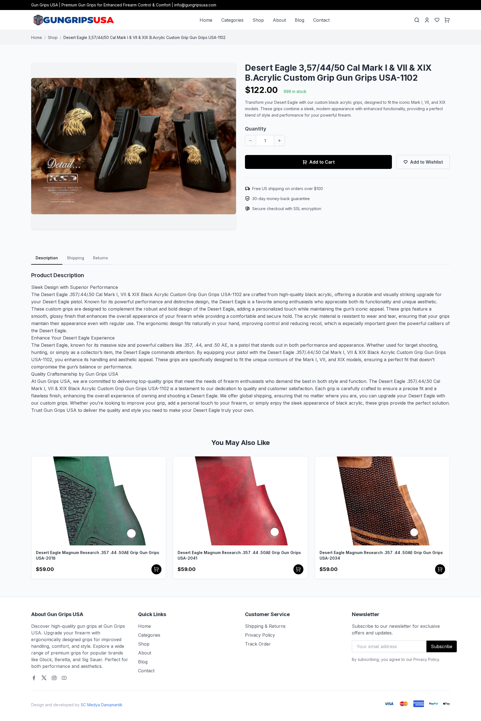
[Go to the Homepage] (73, 20)
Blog (299, 20)
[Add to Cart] (156, 569)
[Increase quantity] (279, 140)
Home (206, 20)
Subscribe (441, 646)
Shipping (75, 257)
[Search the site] (417, 20)
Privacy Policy (260, 635)
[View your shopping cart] (447, 20)
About (279, 20)
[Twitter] (44, 678)
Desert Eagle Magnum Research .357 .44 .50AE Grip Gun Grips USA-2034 (381, 555)
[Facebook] (34, 678)
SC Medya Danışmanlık (101, 704)
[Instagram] (54, 678)
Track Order (258, 644)
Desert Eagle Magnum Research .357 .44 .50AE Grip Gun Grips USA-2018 (97, 555)
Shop (258, 20)
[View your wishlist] (437, 20)
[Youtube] (64, 678)
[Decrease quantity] (250, 140)
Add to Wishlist (426, 162)
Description (47, 257)
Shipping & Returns (265, 626)
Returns (100, 257)
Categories (232, 20)
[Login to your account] (427, 20)
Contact (321, 20)
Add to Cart (322, 162)
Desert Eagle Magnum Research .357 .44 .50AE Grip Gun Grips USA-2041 (239, 555)
